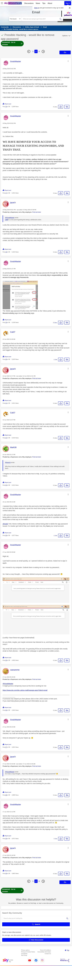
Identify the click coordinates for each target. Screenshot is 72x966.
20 (6, 359)
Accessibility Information (44, 952)
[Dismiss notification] (69, 8)
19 (6, 322)
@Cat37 (5, 524)
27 (6, 747)
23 (6, 485)
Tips (43, 3)
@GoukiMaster (9, 217)
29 (6, 838)
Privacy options (25, 950)
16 (6, 106)
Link (6, 219)
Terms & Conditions (45, 950)
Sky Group (24, 955)
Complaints (24, 953)
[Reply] (66, 107)
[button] (68, 61)
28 (6, 795)
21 (6, 403)
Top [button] (68, 950)
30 (6, 873)
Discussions (29, 3)
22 (6, 438)
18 (6, 252)
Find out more (36, 212)
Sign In (68, 3)
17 (6, 193)
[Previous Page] (29, 51)
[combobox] (40, 19)
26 (6, 710)
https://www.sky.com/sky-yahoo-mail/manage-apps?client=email (25, 690)
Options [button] (65, 36)
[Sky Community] (13, 3)
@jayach (8, 462)
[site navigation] (2, 3)
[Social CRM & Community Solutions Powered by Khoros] (64, 960)
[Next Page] (43, 51)
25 (6, 660)
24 (6, 535)
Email (36, 12)
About (50, 3)
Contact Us (48, 953)
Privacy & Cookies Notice (28, 952)
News (38, 3)
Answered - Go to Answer (12, 43)
